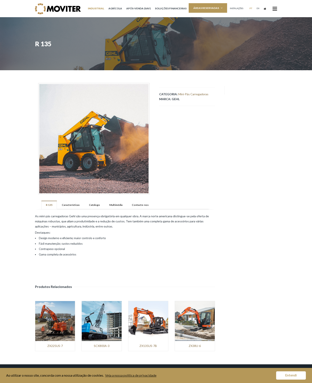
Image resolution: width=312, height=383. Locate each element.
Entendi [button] (291, 375)
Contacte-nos (140, 204)
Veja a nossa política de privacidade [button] (130, 375)
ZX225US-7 (55, 346)
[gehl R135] (94, 138)
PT (251, 8)
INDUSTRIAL (96, 8)
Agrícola (115, 8)
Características (71, 204)
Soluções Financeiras (171, 8)
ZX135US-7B (148, 346)
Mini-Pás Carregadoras (193, 94)
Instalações (236, 8)
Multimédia (115, 204)
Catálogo (94, 204)
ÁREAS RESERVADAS (206, 8)
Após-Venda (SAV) (138, 8)
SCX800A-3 (102, 346)
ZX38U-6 (195, 346)
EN (258, 8)
